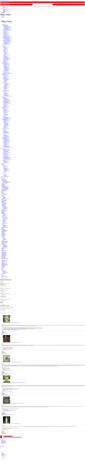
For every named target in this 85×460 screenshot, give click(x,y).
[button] (42, 282)
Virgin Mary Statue (4, 433)
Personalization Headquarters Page (6, 119)
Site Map (2, 455)
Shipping (4, 10)
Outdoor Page (4, 97)
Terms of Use (3, 453)
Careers (2, 443)
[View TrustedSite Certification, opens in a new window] (3, 458)
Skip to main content (7, 0)
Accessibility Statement (2, 0)
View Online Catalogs (4, 442)
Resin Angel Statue (4, 333)
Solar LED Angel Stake (4, 353)
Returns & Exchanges (4, 441)
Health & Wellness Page (5, 74)
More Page (4, 165)
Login (3, 17)
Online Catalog (4, 7)
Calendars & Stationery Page (6, 63)
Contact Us (3, 439)
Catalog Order (3, 6)
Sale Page (4, 148)
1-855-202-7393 (4, 9)
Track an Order (4, 11)
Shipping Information (4, 440)
